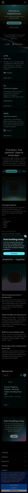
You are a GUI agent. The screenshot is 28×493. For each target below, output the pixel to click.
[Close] (25, 236)
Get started (14, 253)
